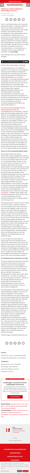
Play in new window (12, 65)
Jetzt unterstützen (15, 396)
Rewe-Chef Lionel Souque (21, 79)
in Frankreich (5, 192)
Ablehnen (19, 471)
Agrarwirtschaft (5, 364)
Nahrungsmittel (13, 366)
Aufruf (15, 438)
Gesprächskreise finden (15, 440)
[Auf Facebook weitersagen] (15, 20)
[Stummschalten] (23, 61)
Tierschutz (16, 369)
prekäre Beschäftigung (7, 369)
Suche (28, 5)
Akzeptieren (25, 471)
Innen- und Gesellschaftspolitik (18, 355)
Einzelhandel (17, 364)
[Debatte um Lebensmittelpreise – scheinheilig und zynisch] (23, 20)
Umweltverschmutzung (7, 371)
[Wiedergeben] (2, 61)
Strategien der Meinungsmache (9, 358)
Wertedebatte (22, 358)
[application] (15, 61)
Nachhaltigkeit (5, 366)
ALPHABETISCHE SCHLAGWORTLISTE (15, 449)
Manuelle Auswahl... (5, 471)
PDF (10, 19)
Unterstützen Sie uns (15, 1)
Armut (11, 364)
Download (22, 65)
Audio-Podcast (5, 355)
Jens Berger (11, 15)
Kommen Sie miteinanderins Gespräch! (19, 431)
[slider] (26, 61)
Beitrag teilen (6, 19)
